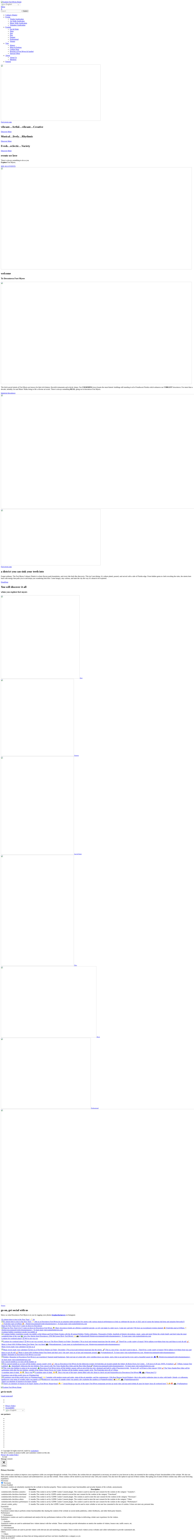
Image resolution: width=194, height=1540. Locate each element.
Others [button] (3, 1532)
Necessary (7, 1483)
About (7, 55)
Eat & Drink (14, 29)
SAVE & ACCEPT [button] (8, 1538)
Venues (12, 41)
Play (11, 35)
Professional (14, 39)
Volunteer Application (17, 25)
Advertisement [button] (6, 1525)
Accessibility (9, 1408)
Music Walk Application (18, 23)
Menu (3, 7)
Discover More (6, 132)
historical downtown (8, 393)
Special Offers (15, 53)
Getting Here (14, 49)
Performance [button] (5, 1513)
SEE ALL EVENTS (8, 166)
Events (7, 17)
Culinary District (11, 15)
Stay (11, 33)
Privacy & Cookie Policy (10, 1455)
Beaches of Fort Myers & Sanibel (22, 51)
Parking (8, 62)
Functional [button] (4, 1506)
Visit (7, 43)
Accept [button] (4, 1457)
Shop (12, 31)
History (12, 45)
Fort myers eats (6, 122)
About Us (13, 57)
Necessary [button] (4, 1481)
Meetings (13, 60)
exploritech (35, 1451)
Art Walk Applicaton (17, 21)
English (8, 4)
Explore (8, 27)
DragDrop (4, 582)
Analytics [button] (4, 1519)
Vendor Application (17, 19)
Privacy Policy (10, 1406)
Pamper (12, 37)
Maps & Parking (16, 47)
